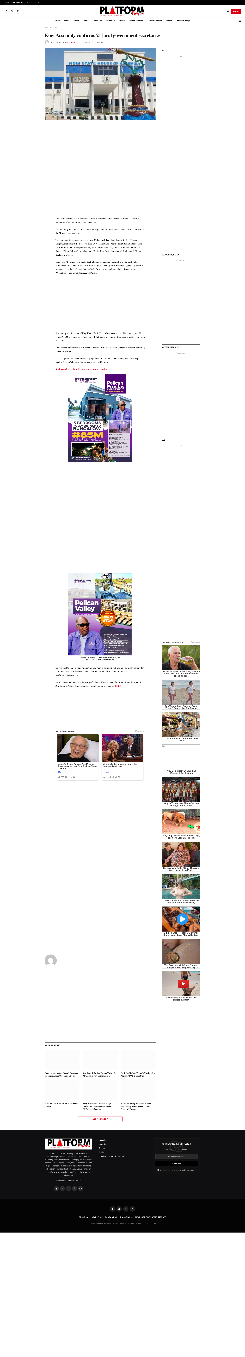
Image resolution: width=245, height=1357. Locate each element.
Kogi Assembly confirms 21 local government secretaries (81, 346)
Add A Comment (100, 1097)
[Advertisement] (100, 282)
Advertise (103, 1122)
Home (57, 21)
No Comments (85, 42)
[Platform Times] (122, 11)
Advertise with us (14, 2)
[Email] (35, 155)
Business (98, 21)
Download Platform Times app (111, 1134)
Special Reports (136, 21)
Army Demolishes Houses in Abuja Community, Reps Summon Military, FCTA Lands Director (98, 1084)
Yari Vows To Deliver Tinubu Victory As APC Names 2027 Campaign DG (99, 1052)
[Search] (228, 11)
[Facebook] (35, 132)
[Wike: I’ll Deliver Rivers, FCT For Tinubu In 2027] (62, 1068)
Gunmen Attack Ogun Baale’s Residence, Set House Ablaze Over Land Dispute (61, 1052)
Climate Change (183, 21)
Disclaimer (103, 1130)
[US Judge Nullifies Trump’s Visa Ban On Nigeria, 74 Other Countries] (138, 1037)
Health (122, 21)
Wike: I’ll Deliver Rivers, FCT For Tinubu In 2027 (62, 1082)
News (66, 21)
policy (184, 1148)
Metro (76, 21)
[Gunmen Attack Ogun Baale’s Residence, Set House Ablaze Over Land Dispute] (62, 1037)
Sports (169, 21)
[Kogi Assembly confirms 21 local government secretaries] (100, 84)
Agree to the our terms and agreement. (177, 1148)
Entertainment (155, 21)
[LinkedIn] (35, 144)
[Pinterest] (35, 150)
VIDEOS (236, 11)
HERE (118, 663)
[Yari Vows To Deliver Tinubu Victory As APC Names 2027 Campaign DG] (100, 1037)
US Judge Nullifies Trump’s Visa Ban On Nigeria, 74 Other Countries (138, 1052)
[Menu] (240, 20)
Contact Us (103, 1126)
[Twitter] (35, 138)
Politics (86, 21)
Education (110, 21)
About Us (102, 1117)
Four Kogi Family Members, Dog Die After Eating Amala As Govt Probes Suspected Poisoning (136, 1084)
